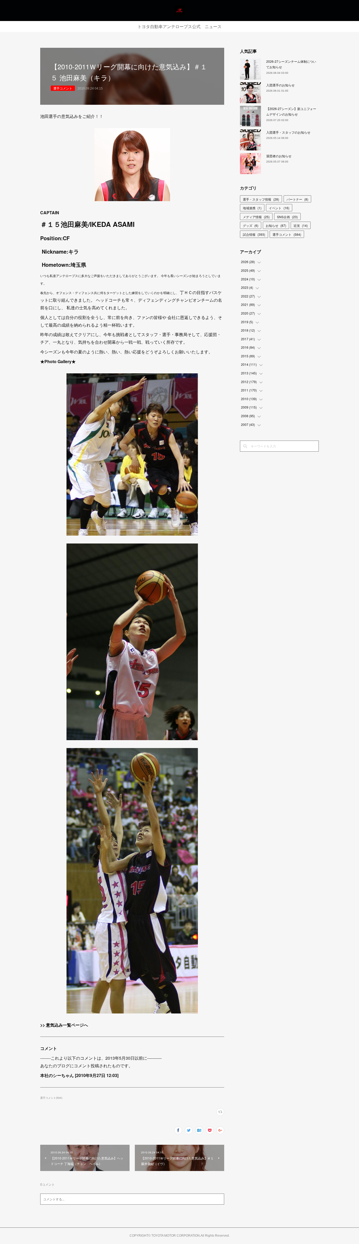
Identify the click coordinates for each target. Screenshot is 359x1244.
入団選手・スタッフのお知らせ (288, 132)
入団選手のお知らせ (280, 85)
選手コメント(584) (51, 1098)
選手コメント (62, 88)
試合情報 (254, 234)
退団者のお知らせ (278, 156)
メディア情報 (256, 217)
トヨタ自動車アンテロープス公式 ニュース (179, 26)
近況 (301, 225)
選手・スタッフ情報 (261, 199)
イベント (279, 208)
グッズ (250, 225)
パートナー (297, 199)
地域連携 (252, 208)
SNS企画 (287, 217)
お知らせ (276, 225)
